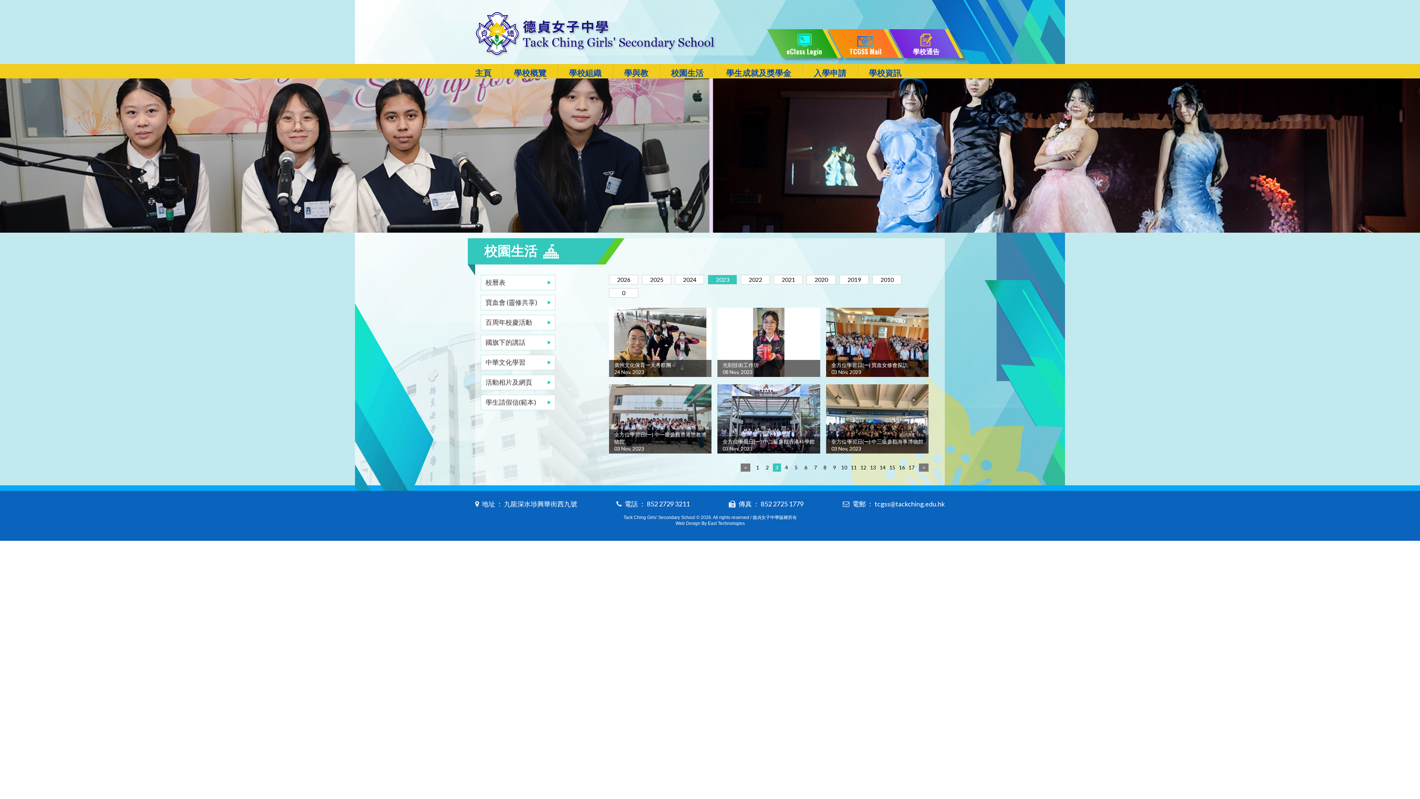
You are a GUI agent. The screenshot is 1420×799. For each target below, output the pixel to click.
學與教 (636, 73)
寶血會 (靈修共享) (511, 302)
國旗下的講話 (505, 342)
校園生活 (687, 73)
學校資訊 (885, 73)
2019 (854, 279)
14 (883, 467)
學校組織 (585, 73)
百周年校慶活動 (509, 322)
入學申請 (830, 73)
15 (892, 467)
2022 (755, 279)
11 (854, 467)
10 (844, 467)
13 (873, 467)
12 (863, 467)
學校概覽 (530, 73)
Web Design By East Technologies (710, 523)
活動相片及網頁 (509, 382)
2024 (689, 279)
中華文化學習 (505, 362)
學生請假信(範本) (511, 402)
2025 (656, 279)
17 (911, 467)
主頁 (483, 73)
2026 (623, 279)
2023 (722, 279)
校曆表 (496, 282)
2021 (788, 279)
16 (902, 467)
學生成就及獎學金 (758, 73)
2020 (821, 279)
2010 (887, 279)
